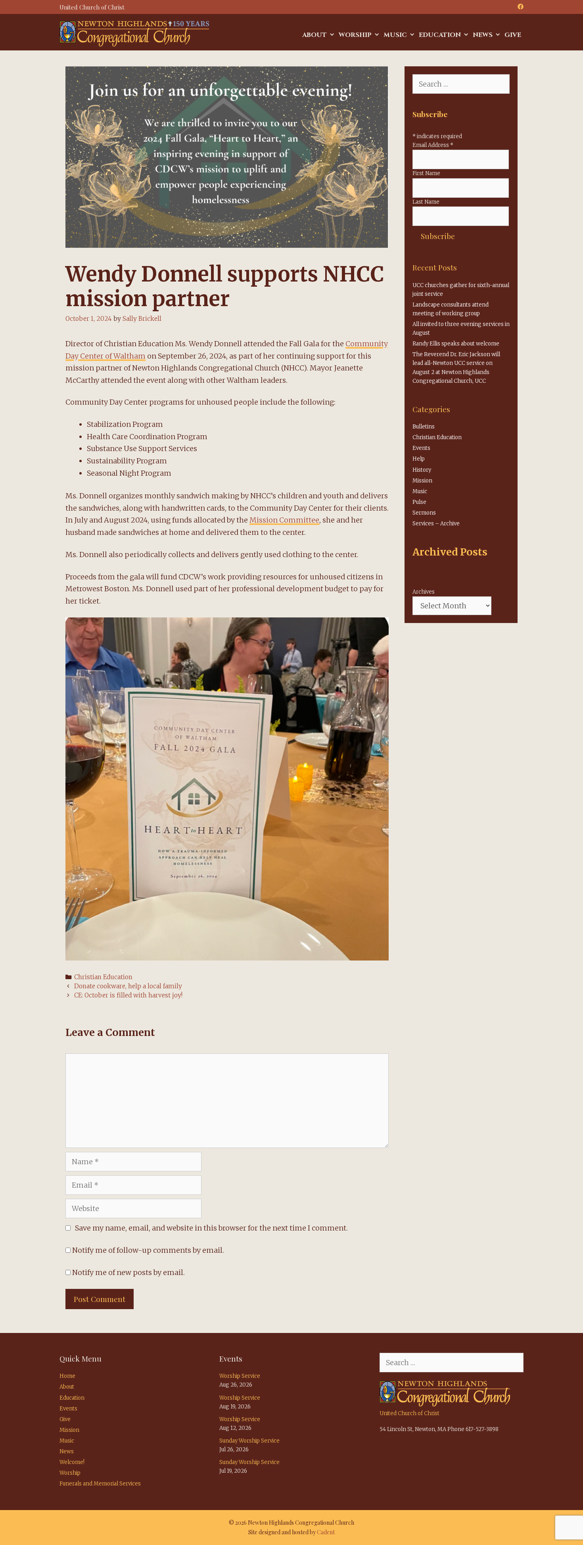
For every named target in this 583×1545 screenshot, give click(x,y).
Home (67, 1376)
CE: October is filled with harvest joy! (128, 995)
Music (395, 35)
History (421, 470)
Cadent (326, 1532)
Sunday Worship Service (249, 1440)
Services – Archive (436, 523)
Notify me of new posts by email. (128, 1272)
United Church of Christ (409, 1413)
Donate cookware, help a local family (128, 986)
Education (440, 35)
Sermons (424, 512)
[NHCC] (134, 33)
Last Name (425, 202)
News (483, 35)
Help (418, 458)
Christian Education (103, 977)
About (314, 35)
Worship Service (239, 1376)
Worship (355, 35)
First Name (426, 173)
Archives (423, 591)
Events (421, 448)
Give (512, 35)
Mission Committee (284, 520)
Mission (422, 480)
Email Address (432, 145)
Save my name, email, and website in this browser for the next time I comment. (211, 1228)
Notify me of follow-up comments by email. (148, 1250)
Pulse (419, 502)
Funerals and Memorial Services (100, 1483)
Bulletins (423, 426)
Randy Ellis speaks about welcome (455, 343)
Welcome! (71, 1462)
